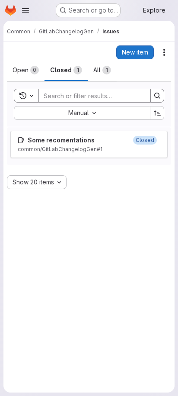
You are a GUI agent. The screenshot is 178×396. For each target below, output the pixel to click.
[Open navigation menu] (25, 10)
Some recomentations (61, 140)
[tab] (25, 70)
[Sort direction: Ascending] (157, 113)
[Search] (157, 96)
